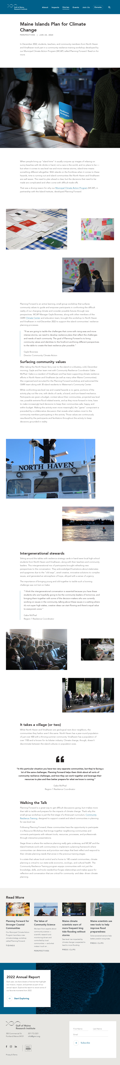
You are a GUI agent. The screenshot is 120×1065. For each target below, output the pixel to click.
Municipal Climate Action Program (71, 188)
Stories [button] (65, 7)
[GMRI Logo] (14, 7)
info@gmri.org (34, 1036)
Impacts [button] (55, 7)
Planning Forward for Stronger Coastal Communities (17, 925)
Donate (98, 7)
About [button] (45, 7)
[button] (109, 7)
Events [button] (76, 7)
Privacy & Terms (11, 1055)
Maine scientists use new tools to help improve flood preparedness (101, 926)
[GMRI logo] (20, 1025)
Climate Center (33, 318)
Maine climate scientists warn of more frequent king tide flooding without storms (73, 928)
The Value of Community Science (44, 923)
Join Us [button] (86, 7)
